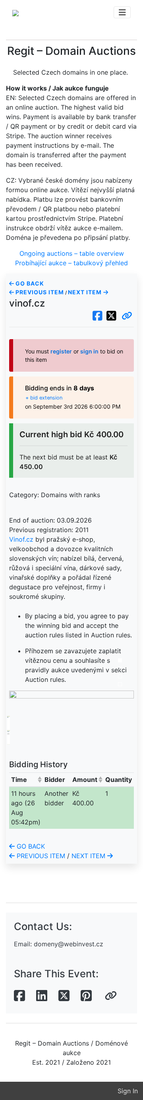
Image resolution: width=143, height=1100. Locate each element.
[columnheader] (26, 779)
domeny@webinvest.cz (68, 944)
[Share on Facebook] (19, 995)
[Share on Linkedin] (41, 995)
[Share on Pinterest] (86, 995)
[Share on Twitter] (64, 995)
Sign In (128, 1091)
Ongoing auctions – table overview (71, 253)
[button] (127, 316)
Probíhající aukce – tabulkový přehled (71, 263)
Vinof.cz (21, 539)
